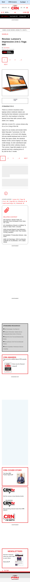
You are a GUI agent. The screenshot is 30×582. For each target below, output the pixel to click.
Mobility (4, 34)
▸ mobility (18, 30)
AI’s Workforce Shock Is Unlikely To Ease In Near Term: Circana (14, 226)
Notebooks (19, 203)
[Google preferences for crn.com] (8, 52)
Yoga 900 (12, 201)
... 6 (21, 60)
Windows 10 (22, 201)
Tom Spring (6, 47)
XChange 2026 (22, 16)
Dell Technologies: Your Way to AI (12, 329)
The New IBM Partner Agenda (7, 474)
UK (24, 7)
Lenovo (14, 199)
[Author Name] (6, 173)
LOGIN (24, 12)
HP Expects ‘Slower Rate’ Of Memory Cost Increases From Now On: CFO (14, 221)
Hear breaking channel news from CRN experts (13, 509)
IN (6, 7)
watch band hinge (8, 203)
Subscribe (6, 561)
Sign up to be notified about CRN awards (14, 359)
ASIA (3, 7)
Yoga (21, 199)
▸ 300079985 (24, 30)
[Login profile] (28, 12)
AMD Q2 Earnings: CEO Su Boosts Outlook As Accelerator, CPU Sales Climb (14, 240)
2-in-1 (4, 201)
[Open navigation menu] (2, 12)
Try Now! (23, 2)
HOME (4, 30)
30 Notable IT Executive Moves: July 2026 (15, 235)
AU (8, 7)
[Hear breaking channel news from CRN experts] (9, 517)
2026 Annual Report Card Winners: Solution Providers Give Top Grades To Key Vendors (14, 231)
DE (21, 7)
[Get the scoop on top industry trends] (9, 503)
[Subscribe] (19, 565)
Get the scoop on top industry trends (13, 496)
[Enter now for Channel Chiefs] (8, 372)
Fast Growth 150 (14, 16)
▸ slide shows (10, 30)
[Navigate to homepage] (15, 9)
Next (6, 64)
